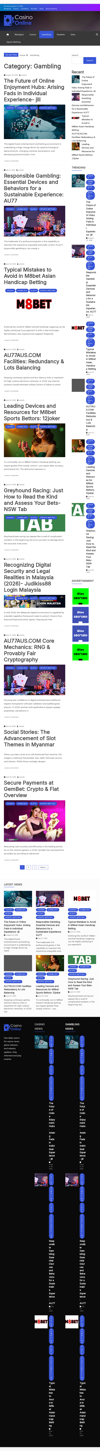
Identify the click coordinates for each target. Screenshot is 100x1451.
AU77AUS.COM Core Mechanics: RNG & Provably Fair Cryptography (29, 650)
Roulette (34, 9)
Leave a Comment (11, 161)
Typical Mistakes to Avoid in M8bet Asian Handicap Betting (30, 275)
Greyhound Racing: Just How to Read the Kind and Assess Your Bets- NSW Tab (33, 499)
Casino (16, 9)
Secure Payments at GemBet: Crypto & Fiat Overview (31, 788)
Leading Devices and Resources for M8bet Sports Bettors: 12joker (32, 412)
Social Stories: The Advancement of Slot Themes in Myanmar (30, 738)
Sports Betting (51, 9)
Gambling (24, 9)
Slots (41, 9)
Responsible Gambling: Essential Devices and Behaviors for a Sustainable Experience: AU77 (34, 188)
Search (75, 55)
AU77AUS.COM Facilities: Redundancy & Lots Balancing (34, 361)
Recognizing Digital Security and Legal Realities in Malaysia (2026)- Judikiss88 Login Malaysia (29, 577)
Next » (43, 867)
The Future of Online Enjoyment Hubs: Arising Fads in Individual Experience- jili (34, 90)
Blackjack (7, 9)
